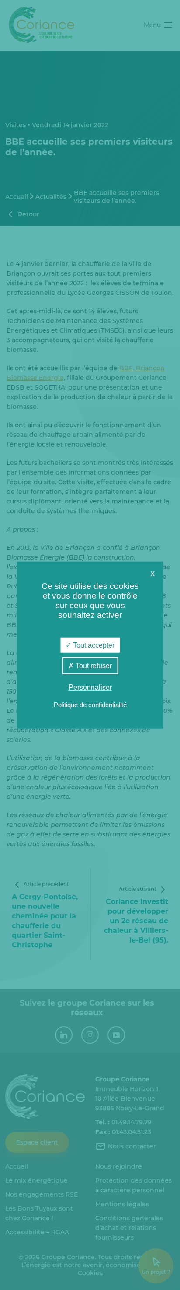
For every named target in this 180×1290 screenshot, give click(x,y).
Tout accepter (92, 645)
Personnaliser (90, 687)
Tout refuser (93, 666)
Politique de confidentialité (90, 704)
